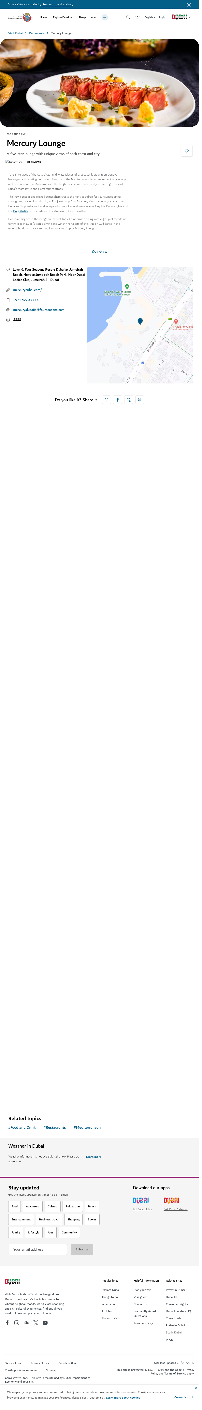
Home (43, 17)
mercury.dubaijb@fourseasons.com (39, 309)
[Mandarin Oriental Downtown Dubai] (99, 504)
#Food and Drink (22, 1127)
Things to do (86, 17)
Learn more (93, 1156)
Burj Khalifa (20, 211)
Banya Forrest (24, 908)
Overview (99, 252)
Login (162, 17)
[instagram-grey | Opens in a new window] (16, 1322)
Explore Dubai (61, 17)
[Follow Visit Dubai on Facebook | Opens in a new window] (7, 1322)
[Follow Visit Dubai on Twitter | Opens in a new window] (35, 1322)
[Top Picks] (137, 17)
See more (21, 1098)
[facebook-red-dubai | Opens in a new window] (117, 399)
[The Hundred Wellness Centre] (99, 999)
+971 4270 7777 (25, 300)
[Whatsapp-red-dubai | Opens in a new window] (106, 399)
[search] (128, 17)
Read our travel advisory (57, 4)
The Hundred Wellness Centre (38, 1076)
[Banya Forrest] (99, 831)
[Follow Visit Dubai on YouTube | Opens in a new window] (45, 1322)
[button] (183, 1397)
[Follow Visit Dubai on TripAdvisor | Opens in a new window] (26, 1322)
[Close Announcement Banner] (189, 4)
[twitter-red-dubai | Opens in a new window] (128, 399)
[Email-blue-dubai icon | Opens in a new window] (139, 399)
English (149, 17)
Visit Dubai (15, 33)
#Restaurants (55, 1127)
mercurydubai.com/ (27, 290)
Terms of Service (175, 1373)
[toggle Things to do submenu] (95, 17)
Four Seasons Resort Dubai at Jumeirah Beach (51, 740)
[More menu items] (105, 17)
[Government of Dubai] (20, 17)
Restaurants (36, 33)
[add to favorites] (186, 150)
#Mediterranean (87, 1127)
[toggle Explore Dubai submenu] (71, 17)
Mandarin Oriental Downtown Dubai (43, 581)
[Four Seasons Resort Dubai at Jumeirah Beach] (99, 663)
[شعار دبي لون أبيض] (13, 1282)
